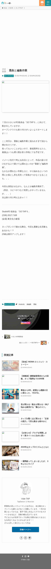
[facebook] (21, 537)
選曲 (34, 304)
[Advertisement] (25, 37)
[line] (29, 537)
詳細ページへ (25, 529)
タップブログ (9, 76)
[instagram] (25, 537)
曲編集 (29, 304)
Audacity (22, 304)
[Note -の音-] (6, 3)
